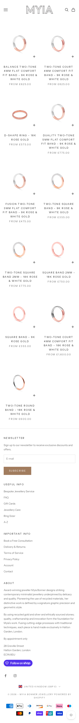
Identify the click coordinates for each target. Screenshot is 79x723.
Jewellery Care (12, 510)
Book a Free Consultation (18, 540)
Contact (8, 571)
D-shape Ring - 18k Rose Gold (20, 137)
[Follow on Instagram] (15, 676)
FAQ (6, 497)
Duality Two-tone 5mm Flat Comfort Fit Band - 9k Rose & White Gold (58, 141)
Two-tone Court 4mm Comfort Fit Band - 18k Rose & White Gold (59, 343)
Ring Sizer (9, 516)
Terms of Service (13, 553)
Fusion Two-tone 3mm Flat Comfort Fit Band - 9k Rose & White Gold (20, 210)
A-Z (6, 522)
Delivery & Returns (15, 546)
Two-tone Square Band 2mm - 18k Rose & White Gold (20, 276)
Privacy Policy (11, 559)
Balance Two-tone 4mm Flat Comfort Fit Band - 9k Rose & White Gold (20, 73)
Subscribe (17, 470)
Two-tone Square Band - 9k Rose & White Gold (59, 208)
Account (8, 565)
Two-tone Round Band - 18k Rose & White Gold (20, 409)
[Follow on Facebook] (5, 676)
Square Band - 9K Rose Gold (20, 339)
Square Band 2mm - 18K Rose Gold (58, 274)
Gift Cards (9, 503)
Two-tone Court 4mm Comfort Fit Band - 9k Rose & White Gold (59, 73)
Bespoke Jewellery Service (19, 491)
